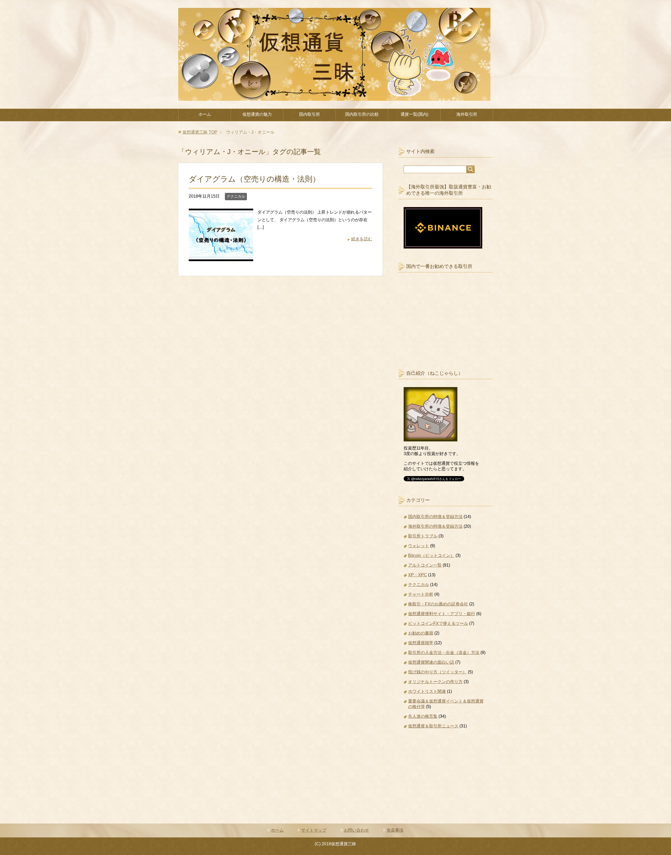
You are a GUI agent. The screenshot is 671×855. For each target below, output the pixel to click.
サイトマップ (313, 830)
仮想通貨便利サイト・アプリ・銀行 (441, 613)
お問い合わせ (356, 830)
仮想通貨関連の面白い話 (431, 662)
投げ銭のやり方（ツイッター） (437, 672)
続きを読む (361, 239)
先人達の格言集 (422, 716)
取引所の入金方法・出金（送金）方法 (443, 652)
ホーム (204, 114)
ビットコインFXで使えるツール (438, 623)
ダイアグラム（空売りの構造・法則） (254, 179)
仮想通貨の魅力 (257, 114)
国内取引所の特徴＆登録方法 (435, 516)
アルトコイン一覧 (425, 565)
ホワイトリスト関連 (427, 691)
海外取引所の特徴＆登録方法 (435, 526)
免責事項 (395, 830)
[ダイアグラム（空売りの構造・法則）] (221, 257)
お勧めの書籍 (420, 633)
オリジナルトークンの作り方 (435, 681)
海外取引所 (466, 114)
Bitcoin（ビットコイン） (431, 555)
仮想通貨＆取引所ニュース (433, 726)
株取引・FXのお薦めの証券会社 (438, 604)
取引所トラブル (422, 536)
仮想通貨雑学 (420, 643)
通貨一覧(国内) (414, 114)
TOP (199, 132)
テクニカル (236, 196)
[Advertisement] (443, 325)
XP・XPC (417, 575)
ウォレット (418, 545)
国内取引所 (309, 114)
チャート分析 (420, 594)
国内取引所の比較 (362, 114)
